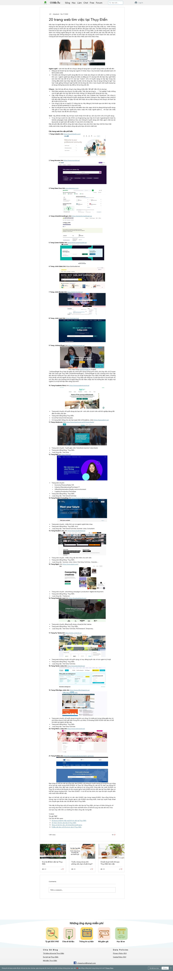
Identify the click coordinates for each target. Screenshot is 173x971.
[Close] (171, 968)
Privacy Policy (109, 968)
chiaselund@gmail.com (86, 963)
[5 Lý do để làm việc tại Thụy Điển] (53, 851)
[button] (67, 3)
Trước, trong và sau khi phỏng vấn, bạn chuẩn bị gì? (82, 863)
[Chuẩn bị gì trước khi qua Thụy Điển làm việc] (111, 851)
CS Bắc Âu (55, 2)
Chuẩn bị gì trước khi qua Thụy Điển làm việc (110, 863)
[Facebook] (75, 963)
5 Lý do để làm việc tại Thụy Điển (52, 863)
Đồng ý (165, 968)
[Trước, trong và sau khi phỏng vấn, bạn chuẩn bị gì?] (82, 851)
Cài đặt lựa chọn (154, 968)
